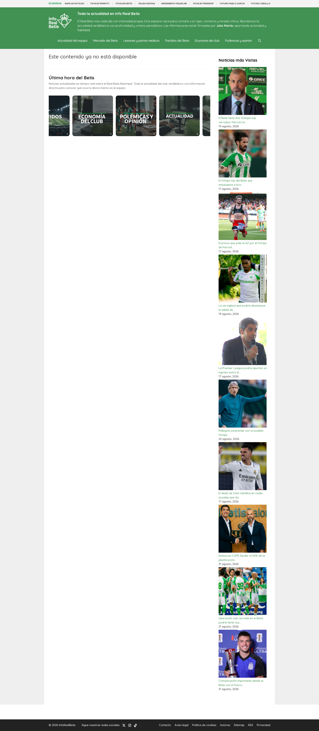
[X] (124, 725)
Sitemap (239, 725)
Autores (225, 725)
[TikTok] (135, 725)
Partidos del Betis (177, 40)
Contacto (165, 725)
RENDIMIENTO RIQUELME (174, 3)
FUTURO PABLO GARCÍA (232, 3)
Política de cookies (204, 725)
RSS (250, 725)
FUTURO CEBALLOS (261, 3)
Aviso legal (181, 725)
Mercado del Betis (105, 40)
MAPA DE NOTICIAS (74, 3)
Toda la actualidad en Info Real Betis (108, 13)
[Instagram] (129, 725)
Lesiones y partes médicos (141, 40)
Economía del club (207, 40)
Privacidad (263, 725)
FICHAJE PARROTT (99, 3)
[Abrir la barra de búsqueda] (259, 40)
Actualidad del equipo (73, 40)
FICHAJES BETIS (124, 3)
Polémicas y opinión (238, 40)
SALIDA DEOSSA (146, 3)
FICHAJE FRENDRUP (203, 3)
